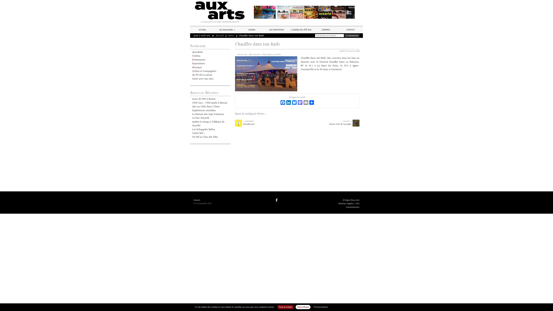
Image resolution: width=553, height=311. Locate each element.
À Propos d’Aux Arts (351, 200)
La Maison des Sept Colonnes (208, 114)
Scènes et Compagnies (204, 71)
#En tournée (254, 54)
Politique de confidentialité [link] (344, 307)
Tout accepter (285, 307)
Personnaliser (321, 307)
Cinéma (196, 56)
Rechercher (353, 36)
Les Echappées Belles (203, 130)
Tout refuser (303, 307)
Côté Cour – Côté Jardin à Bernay (209, 103)
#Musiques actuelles (271, 54)
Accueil (202, 30)
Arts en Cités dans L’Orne (206, 107)
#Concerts (242, 54)
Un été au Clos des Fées (205, 137)
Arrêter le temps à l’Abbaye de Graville (208, 124)
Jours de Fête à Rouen (204, 99)
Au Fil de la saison (202, 75)
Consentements (352, 207)
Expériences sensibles (204, 111)
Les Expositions (276, 30)
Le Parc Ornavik (200, 118)
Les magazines (226, 30)
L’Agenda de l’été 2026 (301, 30)
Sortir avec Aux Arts (203, 79)
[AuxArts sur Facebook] (276, 200)
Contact (350, 30)
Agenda (251, 30)
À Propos (326, 30)
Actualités (197, 52)
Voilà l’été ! (198, 133)
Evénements (198, 60)
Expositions (198, 64)
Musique (197, 67)
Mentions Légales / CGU (348, 203)
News (231, 36)
